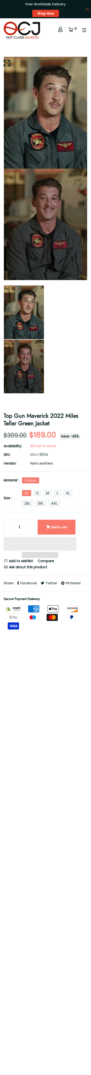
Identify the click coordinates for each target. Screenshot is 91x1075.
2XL (27, 503)
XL (68, 493)
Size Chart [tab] (49, 779)
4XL (54, 503)
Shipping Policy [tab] (16, 779)
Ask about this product (27, 567)
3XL (40, 503)
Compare (46, 560)
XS (27, 493)
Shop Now (45, 13)
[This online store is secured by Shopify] (14, 608)
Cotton (31, 480)
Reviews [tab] (41, 763)
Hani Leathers (41, 463)
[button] (40, 544)
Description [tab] (13, 763)
